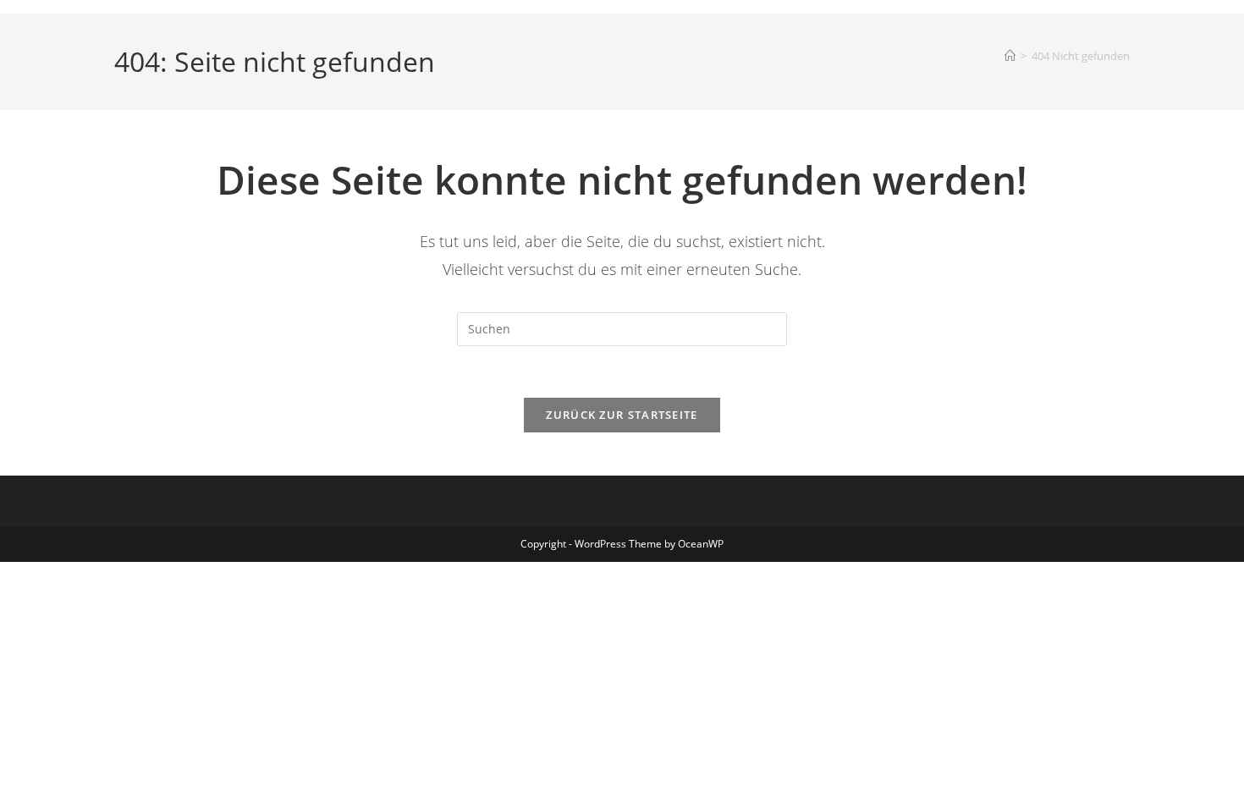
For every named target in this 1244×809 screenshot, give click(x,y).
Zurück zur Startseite (621, 414)
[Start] (1010, 55)
